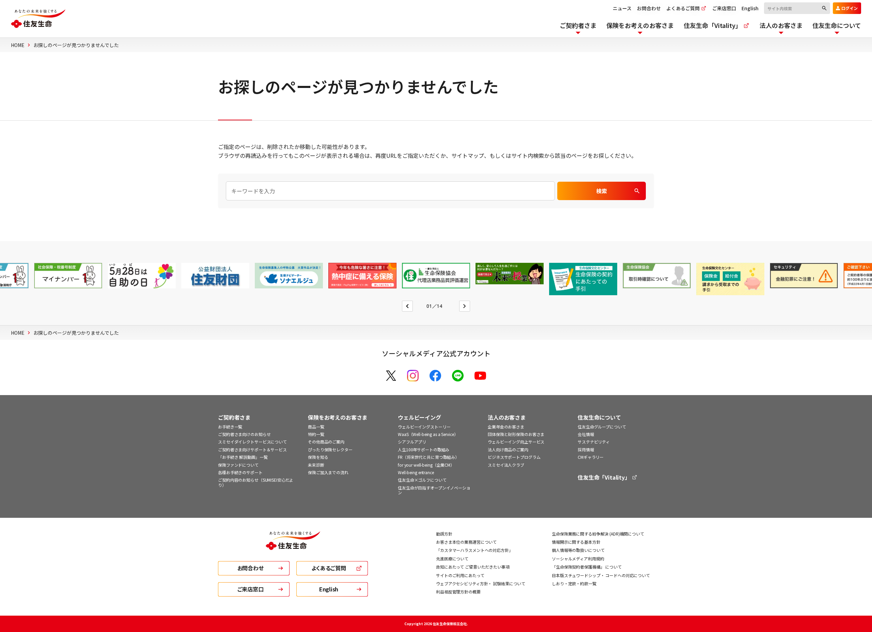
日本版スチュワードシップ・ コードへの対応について (601, 575)
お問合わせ (649, 8)
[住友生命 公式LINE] (458, 375)
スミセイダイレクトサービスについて (252, 442)
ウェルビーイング (419, 417)
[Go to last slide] (407, 306)
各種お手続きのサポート (240, 472)
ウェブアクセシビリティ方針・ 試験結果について (480, 583)
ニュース (622, 8)
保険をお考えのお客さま (337, 417)
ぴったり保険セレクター (330, 449)
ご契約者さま (234, 417)
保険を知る (318, 457)
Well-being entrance (416, 472)
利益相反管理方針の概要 (458, 592)
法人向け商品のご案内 (508, 449)
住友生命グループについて (602, 427)
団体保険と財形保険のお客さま (516, 434)
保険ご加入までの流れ (328, 472)
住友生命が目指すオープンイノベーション (434, 490)
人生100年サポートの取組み (423, 449)
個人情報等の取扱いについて (578, 550)
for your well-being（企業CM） (426, 465)
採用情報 (586, 449)
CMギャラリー (591, 457)
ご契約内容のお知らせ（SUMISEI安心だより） (255, 482)
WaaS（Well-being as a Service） (428, 434)
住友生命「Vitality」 (605, 477)
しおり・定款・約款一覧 (574, 583)
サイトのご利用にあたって (460, 575)
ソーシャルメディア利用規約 (578, 558)
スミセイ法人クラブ (506, 465)
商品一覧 (316, 427)
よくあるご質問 (683, 8)
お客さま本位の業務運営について (466, 542)
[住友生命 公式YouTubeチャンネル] (480, 375)
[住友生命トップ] (293, 545)
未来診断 (316, 465)
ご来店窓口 (724, 8)
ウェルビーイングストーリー (424, 427)
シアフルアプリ (412, 442)
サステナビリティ (594, 442)
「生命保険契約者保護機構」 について (587, 567)
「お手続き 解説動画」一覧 (242, 457)
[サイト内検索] (797, 8)
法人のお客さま (507, 417)
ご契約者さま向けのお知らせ (244, 434)
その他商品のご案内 (326, 442)
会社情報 (586, 434)
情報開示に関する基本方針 (576, 542)
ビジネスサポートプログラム (514, 457)
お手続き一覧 (230, 427)
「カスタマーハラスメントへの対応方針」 (474, 550)
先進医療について (452, 558)
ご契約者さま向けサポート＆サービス (252, 449)
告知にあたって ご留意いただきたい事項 (473, 567)
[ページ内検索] (390, 191)
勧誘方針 (444, 534)
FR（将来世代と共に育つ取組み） (428, 457)
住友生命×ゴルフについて (422, 480)
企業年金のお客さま (506, 427)
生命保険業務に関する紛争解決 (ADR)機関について (598, 534)
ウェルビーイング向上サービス (516, 442)
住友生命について (599, 417)
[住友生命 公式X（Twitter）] (391, 376)
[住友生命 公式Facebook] (435, 375)
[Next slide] (464, 306)
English (750, 8)
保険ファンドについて (238, 465)
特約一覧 (316, 434)
